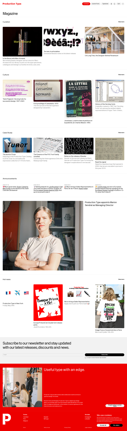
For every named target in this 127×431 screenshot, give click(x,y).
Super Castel (21, 187)
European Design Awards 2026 (47, 190)
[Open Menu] (123, 3)
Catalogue (86, 3)
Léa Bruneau (53, 187)
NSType (46, 419)
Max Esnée (6, 188)
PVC (24, 419)
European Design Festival (104, 190)
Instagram (88, 417)
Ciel (61, 187)
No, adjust (116, 425)
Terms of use (47, 427)
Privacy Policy (67, 427)
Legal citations (88, 427)
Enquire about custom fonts (114, 405)
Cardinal (25, 417)
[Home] (12, 4)
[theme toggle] (111, 3)
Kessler (46, 417)
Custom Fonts (95, 3)
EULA (24, 427)
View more (121, 22)
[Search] (114, 3)
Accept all (103, 425)
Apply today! (83, 188)
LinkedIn (87, 419)
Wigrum (25, 421)
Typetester (105, 3)
